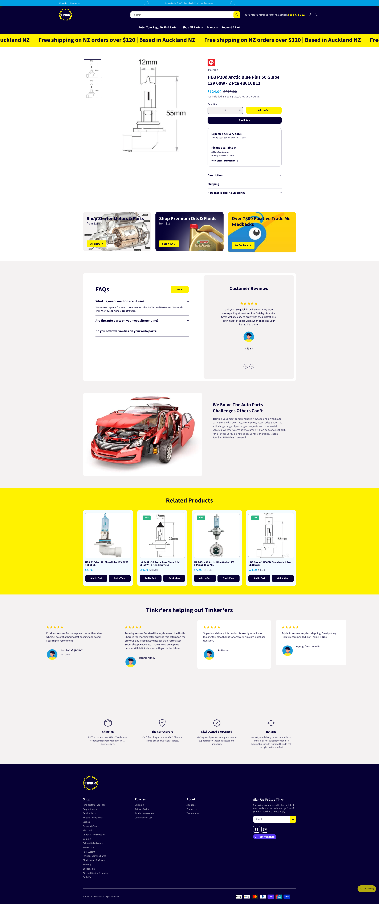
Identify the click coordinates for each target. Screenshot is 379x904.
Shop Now (95, 243)
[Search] (236, 14)
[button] (191, 27)
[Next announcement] (233, 3)
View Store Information (223, 160)
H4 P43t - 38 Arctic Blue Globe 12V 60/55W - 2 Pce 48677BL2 (159, 563)
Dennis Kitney (105, 658)
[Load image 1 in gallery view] (92, 68)
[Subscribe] (293, 819)
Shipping (228, 96)
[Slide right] (251, 366)
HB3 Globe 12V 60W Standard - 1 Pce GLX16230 (269, 563)
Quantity (212, 104)
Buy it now (244, 120)
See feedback (241, 245)
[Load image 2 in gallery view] (92, 89)
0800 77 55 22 (296, 15)
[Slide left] (246, 366)
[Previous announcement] (146, 3)
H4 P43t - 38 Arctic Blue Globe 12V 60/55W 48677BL (214, 563)
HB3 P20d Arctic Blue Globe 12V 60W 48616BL (106, 563)
